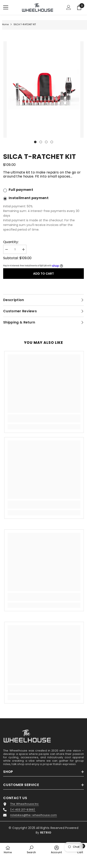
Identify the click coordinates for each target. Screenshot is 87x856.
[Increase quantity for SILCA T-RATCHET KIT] (23, 249)
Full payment (21, 189)
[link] (44, 418)
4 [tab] (51, 142)
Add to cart (43, 273)
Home (5, 24)
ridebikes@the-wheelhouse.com (33, 815)
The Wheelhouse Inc (24, 804)
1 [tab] (35, 142)
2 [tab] (40, 142)
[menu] (5, 7)
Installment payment (29, 198)
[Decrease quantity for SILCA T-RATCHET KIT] (6, 249)
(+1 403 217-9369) (23, 809)
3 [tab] (46, 142)
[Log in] (68, 7)
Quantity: (11, 242)
